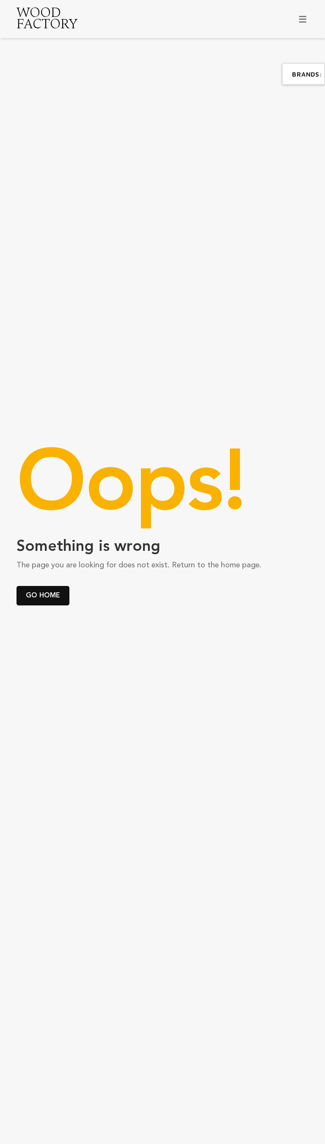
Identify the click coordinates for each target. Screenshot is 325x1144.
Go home (43, 595)
